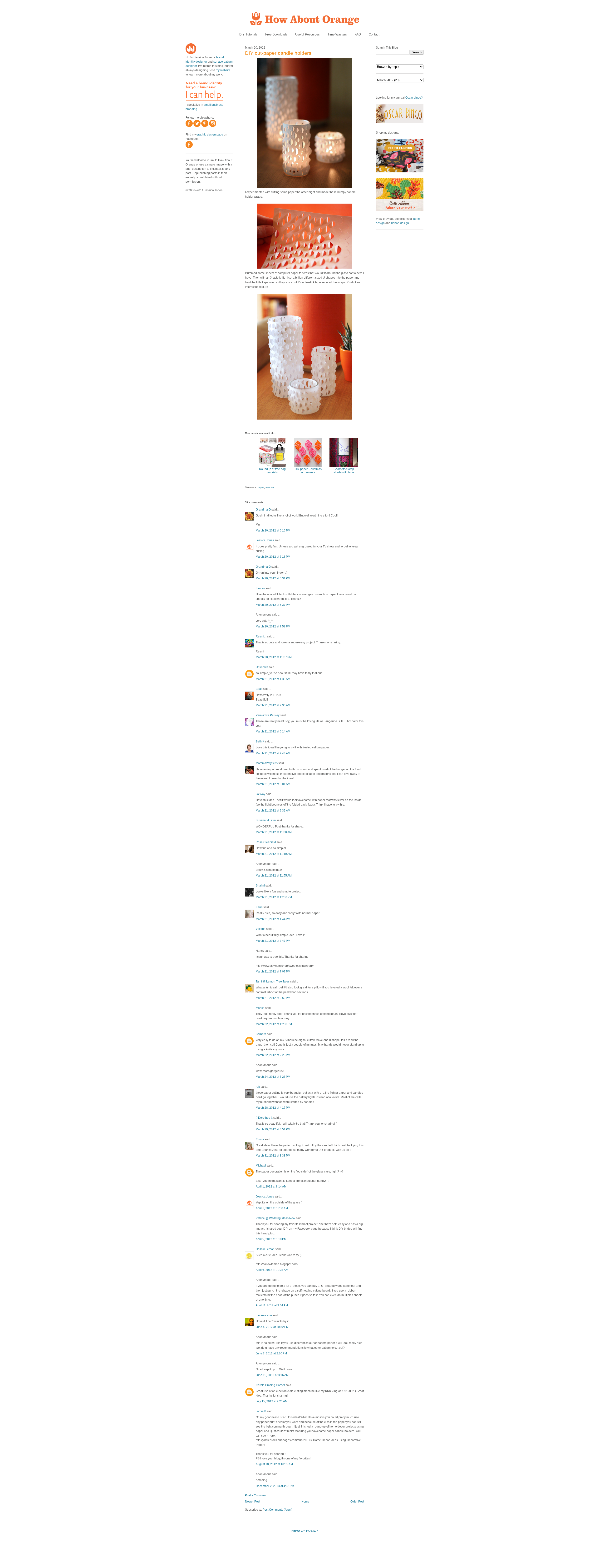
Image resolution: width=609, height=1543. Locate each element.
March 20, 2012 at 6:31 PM (273, 578)
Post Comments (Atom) (277, 1509)
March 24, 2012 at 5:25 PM (273, 1076)
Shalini (260, 885)
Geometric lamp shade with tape (344, 470)
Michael (261, 1165)
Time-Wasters (337, 34)
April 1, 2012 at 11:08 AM (272, 1208)
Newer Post (252, 1501)
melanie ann (264, 1315)
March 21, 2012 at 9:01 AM (273, 784)
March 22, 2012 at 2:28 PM (273, 1055)
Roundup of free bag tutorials (272, 470)
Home (305, 1501)
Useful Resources (307, 34)
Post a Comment (255, 1495)
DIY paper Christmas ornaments (308, 470)
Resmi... (261, 636)
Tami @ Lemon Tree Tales (273, 981)
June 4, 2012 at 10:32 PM (272, 1327)
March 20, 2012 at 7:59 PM (273, 626)
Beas (259, 689)
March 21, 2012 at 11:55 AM (274, 875)
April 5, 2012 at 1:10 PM (271, 1239)
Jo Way (260, 794)
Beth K (260, 741)
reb (258, 1086)
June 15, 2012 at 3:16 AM (272, 1375)
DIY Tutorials (248, 34)
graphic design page (209, 134)
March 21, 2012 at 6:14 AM (273, 731)
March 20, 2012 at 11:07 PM (274, 657)
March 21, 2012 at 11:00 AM (274, 832)
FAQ (358, 34)
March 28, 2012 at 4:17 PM (273, 1107)
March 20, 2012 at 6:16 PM (273, 530)
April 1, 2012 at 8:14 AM (271, 1186)
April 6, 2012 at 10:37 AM (272, 1270)
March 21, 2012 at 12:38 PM (274, 897)
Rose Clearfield (266, 842)
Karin (259, 907)
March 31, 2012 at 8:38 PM (273, 1155)
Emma (260, 1139)
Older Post (357, 1501)
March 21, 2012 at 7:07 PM (273, 971)
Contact (374, 34)
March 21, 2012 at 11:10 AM (274, 854)
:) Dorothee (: (264, 1117)
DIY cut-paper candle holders (278, 53)
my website (223, 70)
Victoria (260, 929)
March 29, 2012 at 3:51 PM (273, 1129)
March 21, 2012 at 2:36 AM (273, 705)
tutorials (270, 487)
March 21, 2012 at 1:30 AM (273, 679)
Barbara (261, 1034)
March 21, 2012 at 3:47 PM (273, 940)
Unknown (262, 667)
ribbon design (400, 223)
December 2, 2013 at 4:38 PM (275, 1486)
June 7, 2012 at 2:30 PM (271, 1353)
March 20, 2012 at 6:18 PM (273, 556)
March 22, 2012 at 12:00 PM (274, 1024)
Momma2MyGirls (267, 763)
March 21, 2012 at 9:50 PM (273, 998)
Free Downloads (276, 34)
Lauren (260, 588)
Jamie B (261, 1411)
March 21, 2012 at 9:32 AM (273, 810)
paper (261, 487)
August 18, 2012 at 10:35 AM (274, 1464)
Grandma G (263, 509)
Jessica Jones (265, 540)
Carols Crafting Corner (270, 1385)
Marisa (260, 1008)
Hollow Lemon (265, 1249)
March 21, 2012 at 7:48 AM (273, 753)
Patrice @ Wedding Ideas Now (275, 1218)
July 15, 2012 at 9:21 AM (271, 1401)
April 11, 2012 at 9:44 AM (272, 1305)
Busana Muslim (266, 820)
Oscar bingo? (414, 97)
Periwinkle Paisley (268, 715)
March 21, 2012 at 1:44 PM (273, 919)
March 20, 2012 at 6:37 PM (273, 604)
